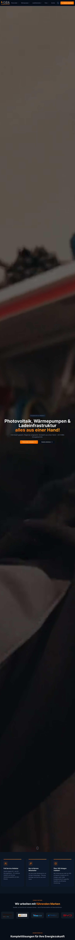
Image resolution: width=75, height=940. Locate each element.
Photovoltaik (14, 3)
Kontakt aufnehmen (68, 3)
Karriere (53, 3)
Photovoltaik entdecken (28, 442)
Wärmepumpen (24, 3)
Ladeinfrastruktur (36, 3)
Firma (46, 3)
